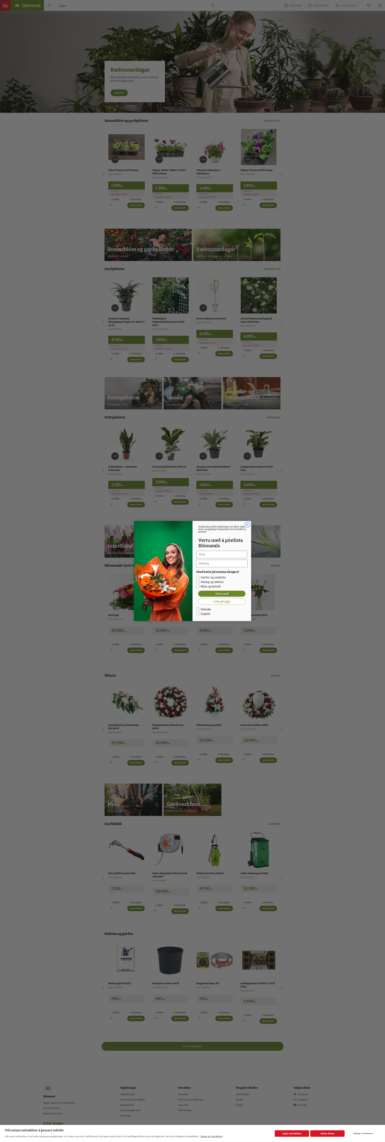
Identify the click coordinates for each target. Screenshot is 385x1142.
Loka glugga (222, 601)
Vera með (222, 594)
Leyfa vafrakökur (292, 1133)
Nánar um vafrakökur (211, 1136)
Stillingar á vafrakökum (363, 1133)
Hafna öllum (327, 1133)
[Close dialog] (247, 524)
